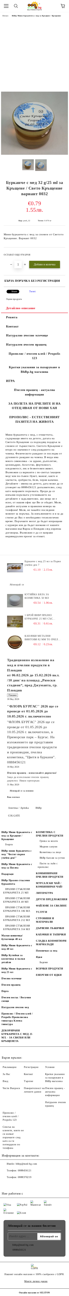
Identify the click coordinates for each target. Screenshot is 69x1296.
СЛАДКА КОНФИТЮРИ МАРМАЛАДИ (51, 943)
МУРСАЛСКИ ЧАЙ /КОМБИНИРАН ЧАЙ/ (49, 885)
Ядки (39, 957)
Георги (9, 844)
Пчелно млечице (11, 978)
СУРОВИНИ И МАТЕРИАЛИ (45, 920)
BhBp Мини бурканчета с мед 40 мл (16, 947)
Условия (49, 1067)
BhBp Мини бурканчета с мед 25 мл (16, 970)
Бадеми (44, 962)
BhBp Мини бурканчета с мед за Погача (16, 866)
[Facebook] (6, 1184)
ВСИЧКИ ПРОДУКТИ (49, 968)
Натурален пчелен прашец (26, 344)
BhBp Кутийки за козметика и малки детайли (13, 959)
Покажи (12, 695)
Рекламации (10, 1067)
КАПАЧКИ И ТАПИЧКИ (51, 934)
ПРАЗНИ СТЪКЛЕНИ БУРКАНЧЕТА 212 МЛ (16, 918)
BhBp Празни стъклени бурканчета (15, 882)
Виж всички (13, 797)
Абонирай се (17, 584)
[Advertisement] (34, 55)
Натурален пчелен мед (15, 1007)
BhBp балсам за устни (52, 858)
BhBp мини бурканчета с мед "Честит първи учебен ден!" (16, 854)
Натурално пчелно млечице (27, 335)
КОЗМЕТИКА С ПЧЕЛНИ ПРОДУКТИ (49, 834)
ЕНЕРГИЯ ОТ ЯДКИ (49, 975)
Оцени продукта (14, 299)
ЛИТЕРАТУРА (44, 893)
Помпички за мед (46, 950)
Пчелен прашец (10, 985)
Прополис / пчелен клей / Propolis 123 (34, 356)
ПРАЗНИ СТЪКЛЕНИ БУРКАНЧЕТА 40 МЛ (16, 900)
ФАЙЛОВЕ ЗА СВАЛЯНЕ (51, 905)
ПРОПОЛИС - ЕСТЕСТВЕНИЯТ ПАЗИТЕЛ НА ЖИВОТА (34, 419)
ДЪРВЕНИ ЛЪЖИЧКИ (50, 928)
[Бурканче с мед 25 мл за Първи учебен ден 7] (15, 568)
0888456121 (24, 1170)
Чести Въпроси (11, 1088)
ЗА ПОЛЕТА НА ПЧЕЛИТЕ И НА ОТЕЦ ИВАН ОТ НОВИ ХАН (34, 406)
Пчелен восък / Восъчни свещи (16, 999)
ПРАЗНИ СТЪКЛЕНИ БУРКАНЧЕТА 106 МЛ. (17, 909)
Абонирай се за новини (22, 791)
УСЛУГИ (41, 912)
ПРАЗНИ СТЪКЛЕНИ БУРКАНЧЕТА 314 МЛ (16, 927)
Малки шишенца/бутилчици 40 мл (12, 937)
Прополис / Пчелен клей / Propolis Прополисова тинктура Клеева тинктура (17, 1019)
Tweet (32, 291)
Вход (5, 1081)
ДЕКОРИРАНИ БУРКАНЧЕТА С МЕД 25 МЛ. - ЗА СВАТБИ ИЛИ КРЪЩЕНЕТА (16, 1035)
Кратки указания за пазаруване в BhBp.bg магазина (34, 369)
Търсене (28, 1081)
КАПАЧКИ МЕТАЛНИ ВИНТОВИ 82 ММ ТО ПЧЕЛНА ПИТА (43, 638)
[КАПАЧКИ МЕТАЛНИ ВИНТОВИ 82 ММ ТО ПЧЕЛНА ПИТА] (15, 642)
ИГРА (10, 381)
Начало (5, 16)
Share (14, 291)
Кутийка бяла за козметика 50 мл (37, 596)
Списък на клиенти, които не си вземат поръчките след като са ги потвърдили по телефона (13, 1137)
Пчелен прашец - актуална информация (34, 392)
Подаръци (7, 874)
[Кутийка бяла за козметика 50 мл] (15, 601)
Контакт (12, 326)
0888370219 (24, 1177)
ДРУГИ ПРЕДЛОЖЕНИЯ (51, 899)
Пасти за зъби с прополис (48, 865)
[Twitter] (14, 1184)
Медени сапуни (49, 846)
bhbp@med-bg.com (26, 1164)
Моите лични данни (36, 1281)
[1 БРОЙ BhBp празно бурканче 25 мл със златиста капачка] (15, 621)
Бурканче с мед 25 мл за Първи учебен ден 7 (43, 563)
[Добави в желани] (60, 253)
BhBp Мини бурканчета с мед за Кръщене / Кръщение (36, 16)
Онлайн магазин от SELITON (34, 1292)
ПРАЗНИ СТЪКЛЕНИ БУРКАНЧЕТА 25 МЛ (16, 891)
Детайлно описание (20, 308)
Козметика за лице (50, 852)
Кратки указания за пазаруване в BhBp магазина (54, 1078)
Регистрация (31, 1067)
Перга (5, 991)
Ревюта (11, 317)
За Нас (6, 1074)
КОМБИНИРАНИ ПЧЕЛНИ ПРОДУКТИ (49, 875)
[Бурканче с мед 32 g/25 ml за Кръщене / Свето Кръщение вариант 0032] (34, 154)
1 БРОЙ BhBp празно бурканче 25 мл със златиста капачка (39, 617)
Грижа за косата (49, 841)
